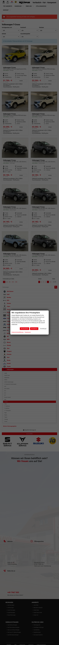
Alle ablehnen (34, 328)
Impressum (28, 332)
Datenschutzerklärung (17, 332)
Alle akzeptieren (24, 328)
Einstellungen (43, 328)
